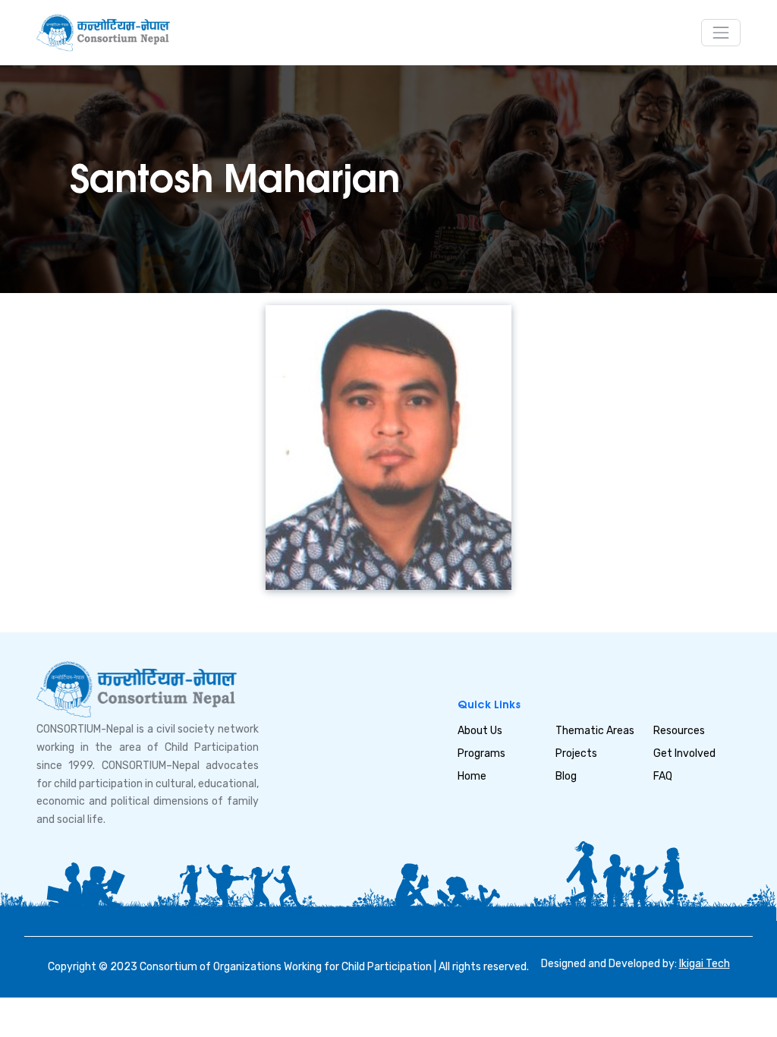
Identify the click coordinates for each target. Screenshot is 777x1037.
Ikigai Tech (704, 963)
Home (472, 776)
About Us (480, 730)
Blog (566, 776)
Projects (576, 753)
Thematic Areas (594, 730)
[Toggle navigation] (721, 32)
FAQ (662, 776)
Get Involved (684, 753)
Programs (481, 753)
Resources (679, 730)
